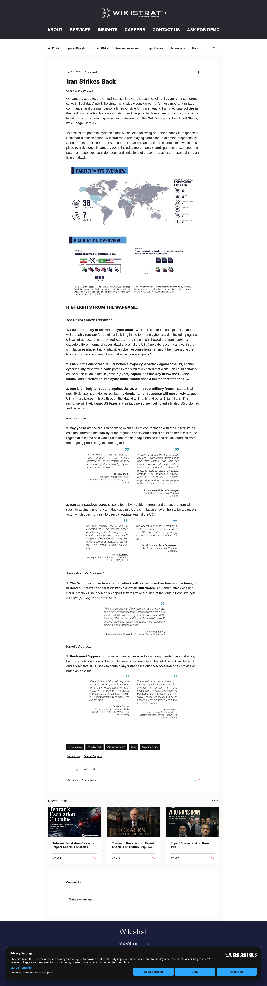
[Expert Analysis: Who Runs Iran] (192, 822)
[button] (54, 29)
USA (133, 746)
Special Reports (76, 48)
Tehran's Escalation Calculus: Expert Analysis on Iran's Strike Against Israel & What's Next (74, 845)
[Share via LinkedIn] (86, 769)
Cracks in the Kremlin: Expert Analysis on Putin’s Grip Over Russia (133, 845)
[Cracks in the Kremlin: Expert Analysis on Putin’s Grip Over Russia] (133, 822)
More (195, 48)
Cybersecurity (150, 746)
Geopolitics (75, 746)
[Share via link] (94, 769)
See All (215, 800)
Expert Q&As (100, 48)
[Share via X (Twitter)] (77, 769)
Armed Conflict (116, 746)
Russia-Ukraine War (127, 48)
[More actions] (198, 72)
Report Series (155, 48)
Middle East (94, 746)
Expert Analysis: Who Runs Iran (189, 845)
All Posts (53, 48)
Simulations (177, 48)
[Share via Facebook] (68, 769)
